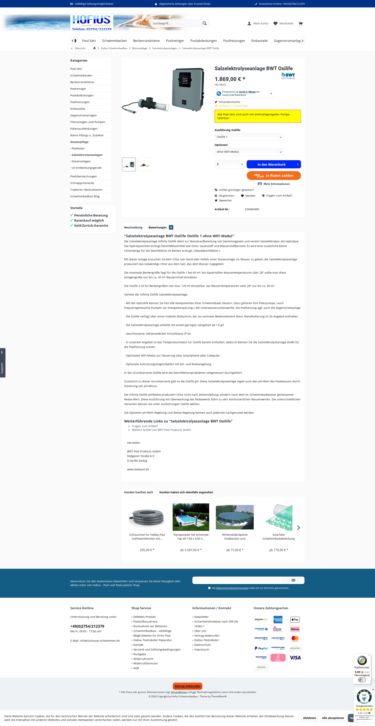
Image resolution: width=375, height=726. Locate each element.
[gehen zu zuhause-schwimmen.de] (95, 48)
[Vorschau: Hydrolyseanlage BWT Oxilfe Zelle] (144, 164)
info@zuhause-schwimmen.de (100, 640)
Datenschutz (202, 645)
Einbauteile (77, 109)
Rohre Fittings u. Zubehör (87, 135)
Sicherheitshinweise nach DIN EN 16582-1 (216, 624)
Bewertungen (160, 227)
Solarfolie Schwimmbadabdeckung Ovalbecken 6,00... (278, 537)
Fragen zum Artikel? (279, 195)
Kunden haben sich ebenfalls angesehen (186, 492)
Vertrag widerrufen (206, 635)
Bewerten (225, 200)
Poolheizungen (80, 102)
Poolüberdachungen (83, 176)
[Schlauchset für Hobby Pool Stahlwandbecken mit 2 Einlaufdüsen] (147, 517)
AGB (136, 668)
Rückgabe (139, 654)
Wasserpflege (79, 142)
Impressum (201, 649)
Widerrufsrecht (143, 659)
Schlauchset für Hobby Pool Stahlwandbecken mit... (147, 536)
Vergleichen (226, 196)
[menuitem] (300, 23)
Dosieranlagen (81, 161)
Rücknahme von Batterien (150, 626)
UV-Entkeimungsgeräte (86, 168)
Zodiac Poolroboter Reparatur (152, 640)
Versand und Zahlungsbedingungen (157, 649)
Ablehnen (309, 718)
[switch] (362, 679)
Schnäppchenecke (82, 183)
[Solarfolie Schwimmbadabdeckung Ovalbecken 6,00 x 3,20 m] (279, 517)
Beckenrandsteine (82, 82)
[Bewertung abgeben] (247, 73)
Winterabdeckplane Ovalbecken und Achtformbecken (235, 537)
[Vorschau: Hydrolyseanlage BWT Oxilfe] (129, 164)
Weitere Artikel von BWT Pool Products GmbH (161, 430)
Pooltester (78, 148)
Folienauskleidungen (83, 128)
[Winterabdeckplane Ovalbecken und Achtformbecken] (235, 517)
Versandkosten (179, 692)
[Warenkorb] (300, 23)
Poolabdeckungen (82, 95)
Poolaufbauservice (145, 621)
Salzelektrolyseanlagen (87, 155)
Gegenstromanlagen (83, 115)
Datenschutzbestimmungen (232, 588)
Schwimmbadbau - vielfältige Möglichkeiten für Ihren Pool (152, 633)
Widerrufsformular (145, 663)
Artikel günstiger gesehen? (236, 190)
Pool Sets (76, 69)
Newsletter (201, 617)
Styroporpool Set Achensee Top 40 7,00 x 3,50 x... (191, 536)
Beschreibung (133, 227)
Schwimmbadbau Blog (85, 196)
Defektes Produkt (144, 617)
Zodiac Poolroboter (206, 640)
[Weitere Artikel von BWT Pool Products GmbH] (291, 76)
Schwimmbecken (81, 75)
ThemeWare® (219, 696)
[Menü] (368, 656)
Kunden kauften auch (138, 492)
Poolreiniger (78, 89)
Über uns (200, 631)
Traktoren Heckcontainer (86, 189)
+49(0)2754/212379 (87, 626)
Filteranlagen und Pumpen (87, 122)
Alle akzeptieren (333, 718)
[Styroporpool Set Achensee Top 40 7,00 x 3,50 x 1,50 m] (191, 517)
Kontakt (138, 645)
